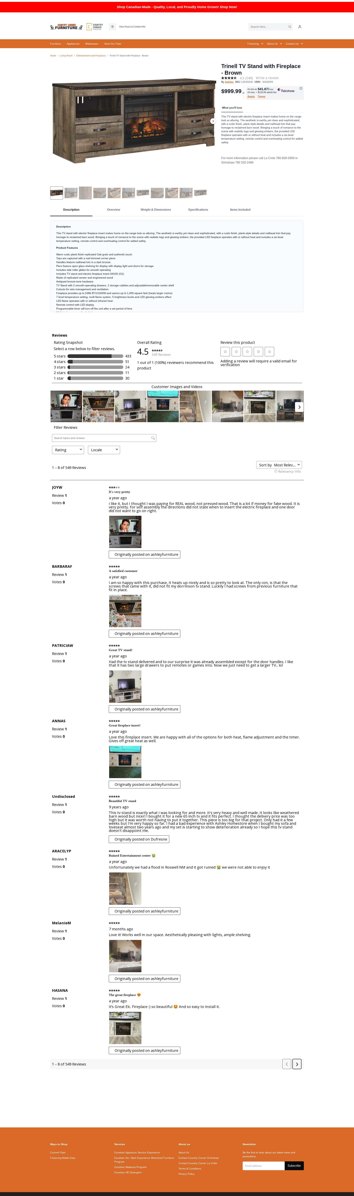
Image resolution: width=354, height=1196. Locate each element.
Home (53, 55)
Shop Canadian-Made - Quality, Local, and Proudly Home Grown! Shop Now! (177, 7)
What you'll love (232, 107)
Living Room (66, 55)
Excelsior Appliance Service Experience (137, 1152)
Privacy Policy (186, 1173)
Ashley (229, 81)
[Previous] (55, 121)
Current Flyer (58, 1152)
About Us (183, 1152)
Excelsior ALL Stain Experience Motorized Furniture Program (144, 1159)
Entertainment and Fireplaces (91, 55)
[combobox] (270, 26)
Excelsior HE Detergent (127, 1172)
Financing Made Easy (62, 1157)
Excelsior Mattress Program (130, 1167)
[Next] (213, 121)
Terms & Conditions (189, 1168)
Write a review (267, 77)
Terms (261, 96)
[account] (300, 27)
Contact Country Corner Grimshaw (198, 1157)
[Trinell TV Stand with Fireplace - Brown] (134, 121)
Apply (251, 96)
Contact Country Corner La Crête (197, 1163)
